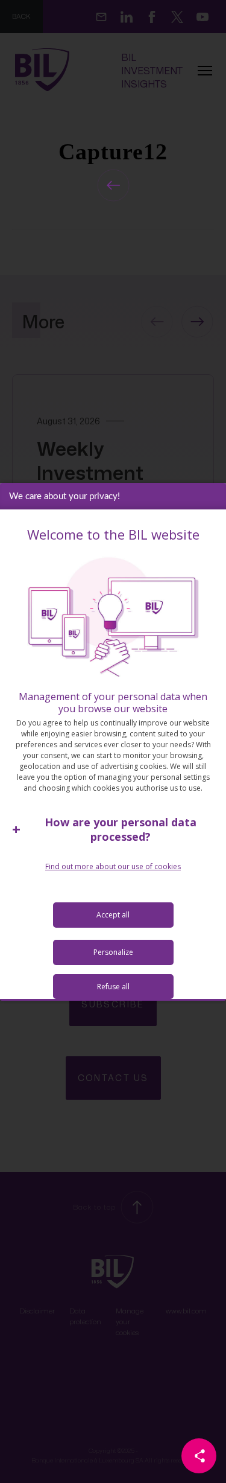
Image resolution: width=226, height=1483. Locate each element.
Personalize (113, 952)
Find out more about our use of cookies (113, 866)
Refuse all (113, 986)
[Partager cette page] (198, 1455)
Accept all (113, 915)
